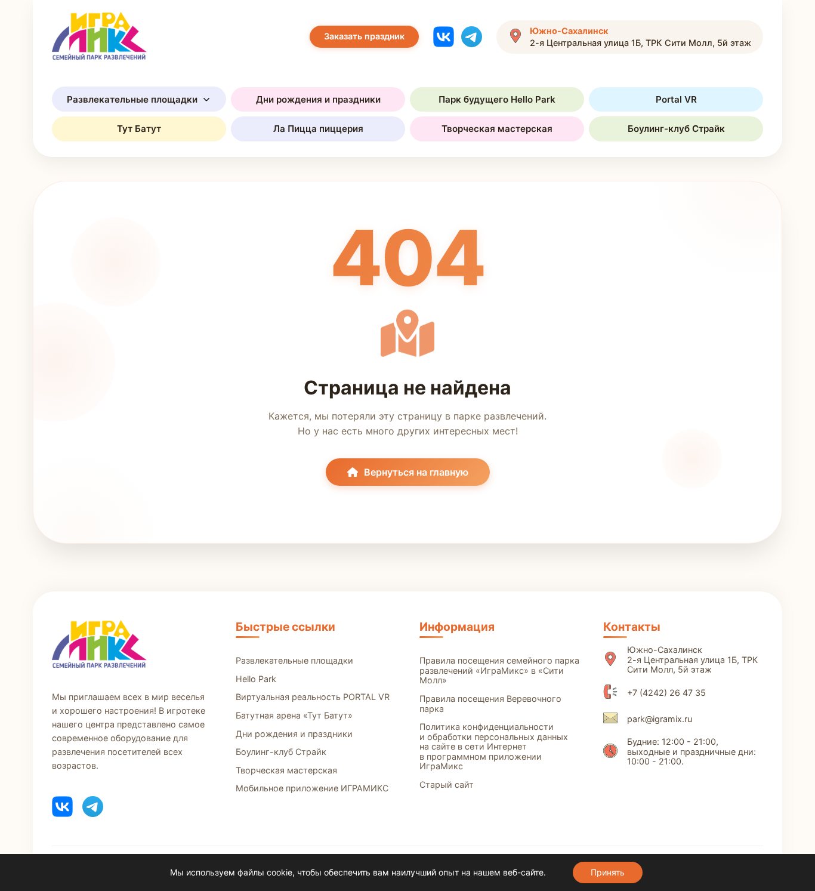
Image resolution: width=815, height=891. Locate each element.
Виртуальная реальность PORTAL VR (313, 697)
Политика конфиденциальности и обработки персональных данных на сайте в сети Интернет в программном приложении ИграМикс (493, 746)
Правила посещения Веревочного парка (490, 704)
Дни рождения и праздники (318, 99)
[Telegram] (471, 36)
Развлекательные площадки (132, 99)
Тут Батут (139, 128)
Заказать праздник (364, 36)
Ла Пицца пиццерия (318, 128)
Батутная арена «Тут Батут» (294, 715)
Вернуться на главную (416, 472)
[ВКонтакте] (443, 36)
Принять (608, 872)
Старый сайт (446, 785)
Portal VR (676, 99)
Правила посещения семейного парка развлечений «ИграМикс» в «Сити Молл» (499, 670)
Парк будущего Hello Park (497, 99)
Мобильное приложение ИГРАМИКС (312, 788)
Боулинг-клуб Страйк (676, 128)
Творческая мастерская (497, 128)
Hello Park (256, 679)
